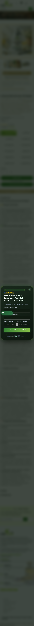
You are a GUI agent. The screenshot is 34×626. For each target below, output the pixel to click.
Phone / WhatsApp (22, 321)
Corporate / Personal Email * (11, 314)
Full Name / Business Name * (11, 307)
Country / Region (8, 321)
